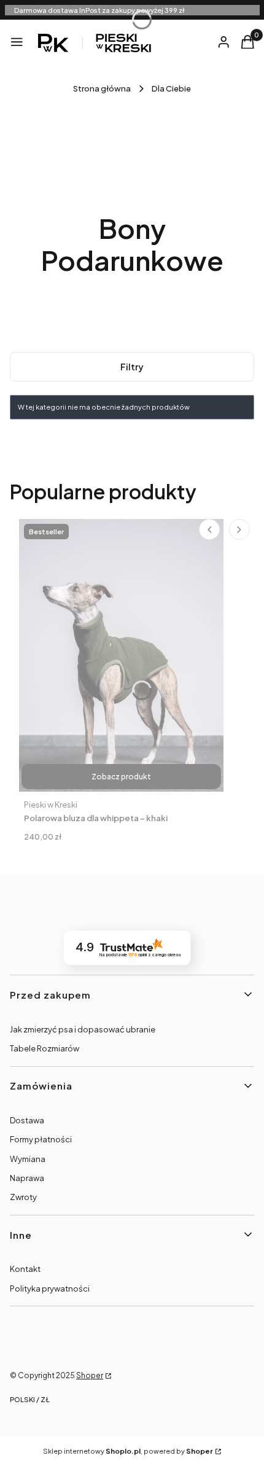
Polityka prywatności (50, 1288)
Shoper (89, 1375)
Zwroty (23, 1197)
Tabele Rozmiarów (44, 1048)
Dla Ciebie (171, 88)
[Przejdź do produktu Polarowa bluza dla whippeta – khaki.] (121, 655)
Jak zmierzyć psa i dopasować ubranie (82, 1029)
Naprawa (27, 1178)
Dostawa (27, 1120)
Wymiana (27, 1159)
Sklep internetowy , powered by (128, 1451)
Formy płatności (41, 1139)
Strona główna (102, 88)
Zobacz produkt (121, 776)
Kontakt (25, 1269)
